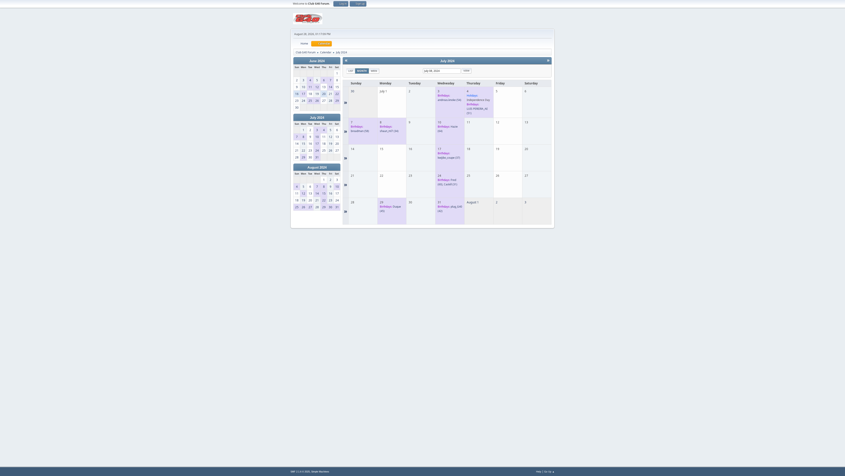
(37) (449, 158)
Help (538, 471)
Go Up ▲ (549, 471)
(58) (360, 131)
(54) (449, 100)
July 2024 (317, 117)
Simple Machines (320, 471)
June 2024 (317, 61)
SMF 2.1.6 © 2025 (300, 471)
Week (374, 71)
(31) (450, 184)
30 (352, 91)
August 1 (473, 202)
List (350, 71)
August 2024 (317, 167)
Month (362, 71)
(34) (389, 131)
